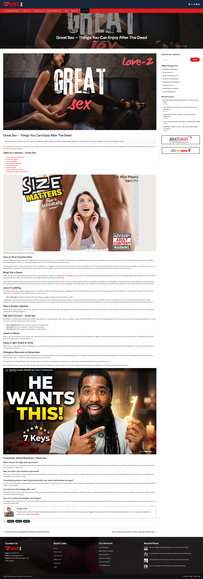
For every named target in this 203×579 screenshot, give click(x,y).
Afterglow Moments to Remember (17, 172)
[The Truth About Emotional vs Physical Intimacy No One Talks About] (146, 554)
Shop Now (85, 11)
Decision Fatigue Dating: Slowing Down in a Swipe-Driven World (168, 547)
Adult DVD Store (104, 554)
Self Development (168, 92)
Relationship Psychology (170, 82)
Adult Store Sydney (105, 558)
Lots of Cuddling (11, 161)
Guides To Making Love (53, 11)
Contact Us (74, 11)
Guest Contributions (169, 75)
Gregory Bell (106, 41)
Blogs (55, 567)
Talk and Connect (12, 165)
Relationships (167, 85)
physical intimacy (12, 291)
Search (195, 59)
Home (55, 548)
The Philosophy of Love (11, 11)
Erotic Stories (167, 72)
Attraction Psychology (170, 69)
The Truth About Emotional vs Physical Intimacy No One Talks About (170, 553)
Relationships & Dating (170, 88)
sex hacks (26, 521)
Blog (66, 11)
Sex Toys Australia (104, 562)
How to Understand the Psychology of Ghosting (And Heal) (181, 121)
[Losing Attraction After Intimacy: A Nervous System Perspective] (146, 561)
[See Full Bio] (40, 514)
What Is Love (27, 11)
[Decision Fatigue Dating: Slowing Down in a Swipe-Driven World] (146, 548)
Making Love (57, 559)
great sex (10, 146)
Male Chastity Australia (106, 551)
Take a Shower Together (14, 163)
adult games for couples (64, 276)
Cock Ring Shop (103, 547)
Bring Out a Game (12, 159)
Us (60, 563)
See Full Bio (35, 514)
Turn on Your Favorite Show (15, 157)
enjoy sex (18, 521)
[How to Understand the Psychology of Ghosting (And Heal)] (146, 567)
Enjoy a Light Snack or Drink (15, 169)
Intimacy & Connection (170, 79)
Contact (56, 563)
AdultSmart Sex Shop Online (25, 576)
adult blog (10, 521)
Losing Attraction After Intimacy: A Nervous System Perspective (169, 559)
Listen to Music (11, 167)
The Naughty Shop (104, 565)
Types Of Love (38, 11)
